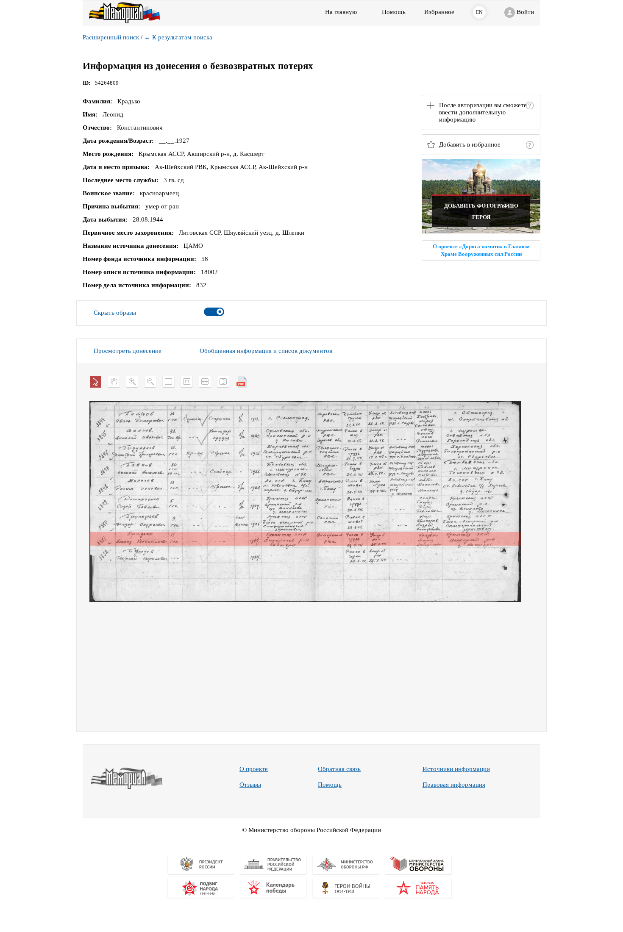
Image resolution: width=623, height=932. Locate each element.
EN (479, 12)
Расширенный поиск (111, 37)
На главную (341, 11)
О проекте (253, 769)
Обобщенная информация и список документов (266, 350)
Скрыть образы (115, 312)
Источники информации (456, 769)
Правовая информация (454, 784)
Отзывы (250, 784)
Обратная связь (339, 769)
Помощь (330, 784)
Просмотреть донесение (127, 350)
